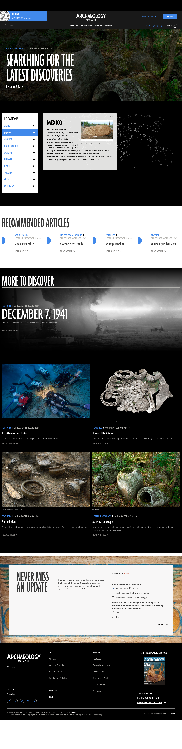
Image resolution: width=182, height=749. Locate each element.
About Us (53, 659)
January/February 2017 (42, 49)
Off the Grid (98, 671)
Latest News (109, 25)
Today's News (54, 690)
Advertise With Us (57, 671)
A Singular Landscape (102, 522)
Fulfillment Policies (58, 678)
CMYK (172, 713)
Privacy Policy (11, 694)
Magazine (127, 588)
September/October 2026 (154, 653)
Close (110, 116)
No (117, 617)
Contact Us (10, 689)
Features (97, 659)
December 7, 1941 (35, 315)
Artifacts (97, 691)
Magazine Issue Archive (149, 702)
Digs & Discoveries (101, 665)
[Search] (6, 25)
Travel (51, 697)
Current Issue (73, 25)
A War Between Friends (71, 244)
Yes (117, 612)
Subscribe (170, 16)
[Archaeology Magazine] (24, 662)
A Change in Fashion (115, 244)
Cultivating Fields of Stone (163, 244)
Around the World (16, 49)
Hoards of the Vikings (102, 433)
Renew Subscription (149, 16)
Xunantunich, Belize (24, 244)
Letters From (99, 684)
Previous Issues (86, 25)
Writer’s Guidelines (57, 665)
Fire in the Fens (9, 522)
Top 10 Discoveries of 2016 (14, 433)
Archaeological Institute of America (132, 593)
